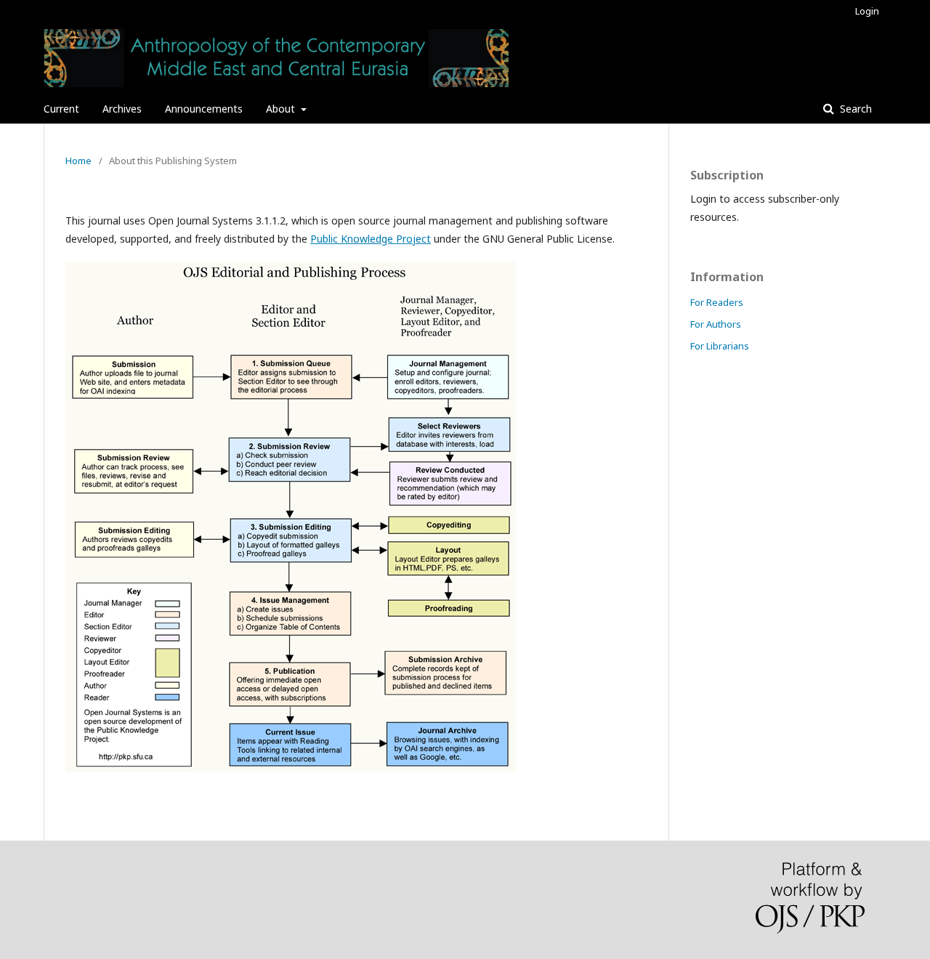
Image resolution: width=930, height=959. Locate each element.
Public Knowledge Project (370, 239)
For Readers (716, 302)
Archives (122, 109)
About (282, 109)
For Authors (715, 324)
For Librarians (719, 345)
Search (854, 109)
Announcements (204, 109)
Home (78, 160)
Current (61, 109)
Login (867, 10)
